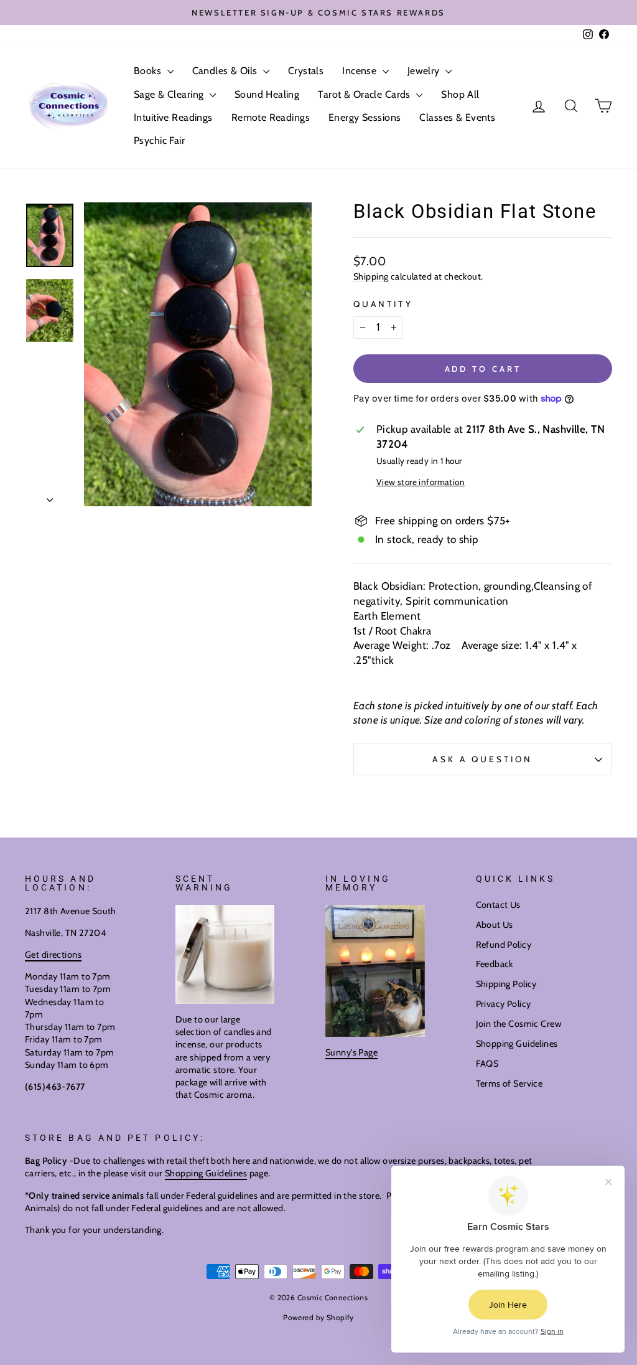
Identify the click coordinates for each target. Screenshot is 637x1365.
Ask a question (482, 759)
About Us (494, 924)
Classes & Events (457, 117)
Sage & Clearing (170, 94)
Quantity (383, 304)
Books (149, 71)
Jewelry (424, 71)
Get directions (53, 954)
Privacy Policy (503, 1003)
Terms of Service (509, 1083)
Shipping (370, 276)
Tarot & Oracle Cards (365, 94)
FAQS (487, 1063)
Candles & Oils (226, 71)
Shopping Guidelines (517, 1043)
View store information (420, 482)
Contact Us (498, 904)
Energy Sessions (364, 117)
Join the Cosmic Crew (519, 1023)
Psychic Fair (159, 140)
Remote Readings (270, 117)
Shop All (460, 94)
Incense (360, 71)
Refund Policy (504, 944)
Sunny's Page (351, 1052)
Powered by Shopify (318, 1317)
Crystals (305, 71)
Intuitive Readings (173, 117)
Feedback (494, 964)
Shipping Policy (506, 984)
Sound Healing (267, 94)
